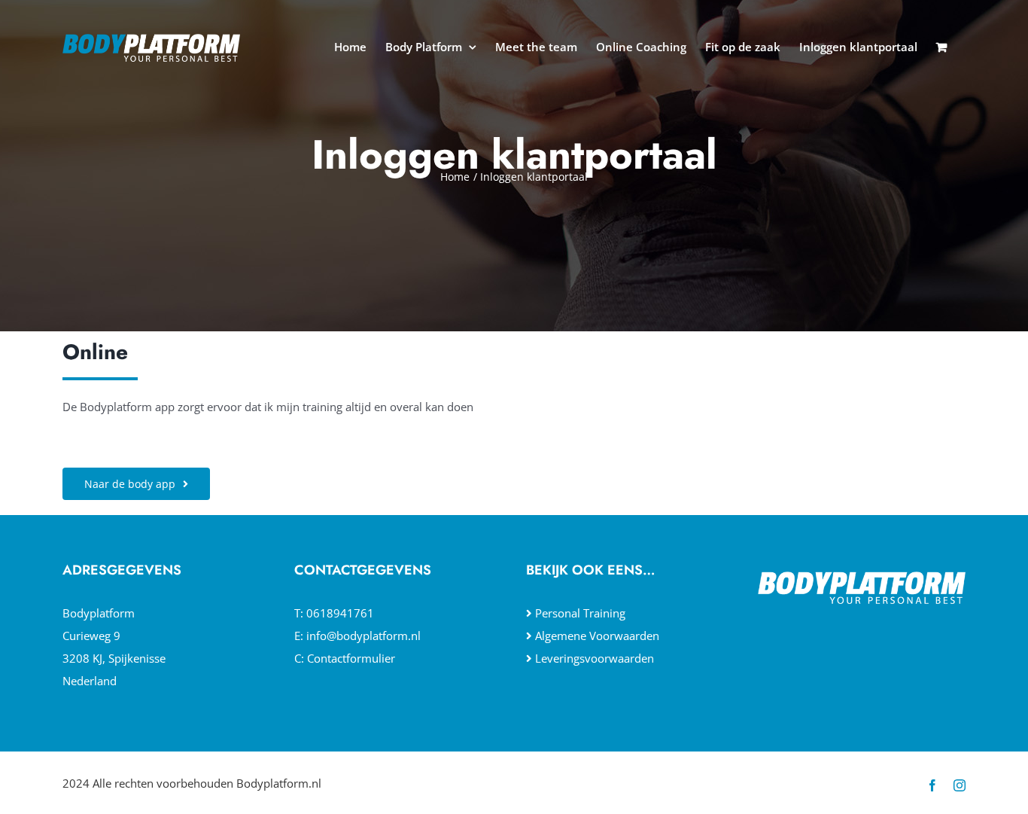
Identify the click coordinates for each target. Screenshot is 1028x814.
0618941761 (340, 612)
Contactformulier (351, 658)
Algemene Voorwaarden (597, 635)
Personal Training (580, 612)
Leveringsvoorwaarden (594, 658)
